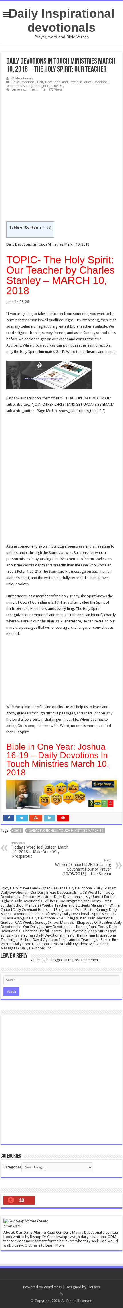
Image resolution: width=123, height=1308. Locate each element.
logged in (59, 960)
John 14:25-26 (17, 302)
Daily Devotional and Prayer (57, 82)
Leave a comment (25, 89)
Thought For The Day (49, 86)
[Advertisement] (61, 157)
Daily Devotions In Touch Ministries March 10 (66, 831)
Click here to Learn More (44, 1245)
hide (46, 228)
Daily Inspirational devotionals (61, 20)
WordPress (53, 1287)
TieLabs (93, 1287)
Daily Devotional (23, 82)
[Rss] (61, 1294)
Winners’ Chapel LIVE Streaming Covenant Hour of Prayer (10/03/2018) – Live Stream (83, 867)
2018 (17, 831)
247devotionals (22, 78)
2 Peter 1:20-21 (26, 571)
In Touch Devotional (93, 82)
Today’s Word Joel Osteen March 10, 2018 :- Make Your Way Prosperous (40, 850)
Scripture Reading (19, 86)
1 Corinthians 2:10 (43, 602)
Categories (12, 1167)
